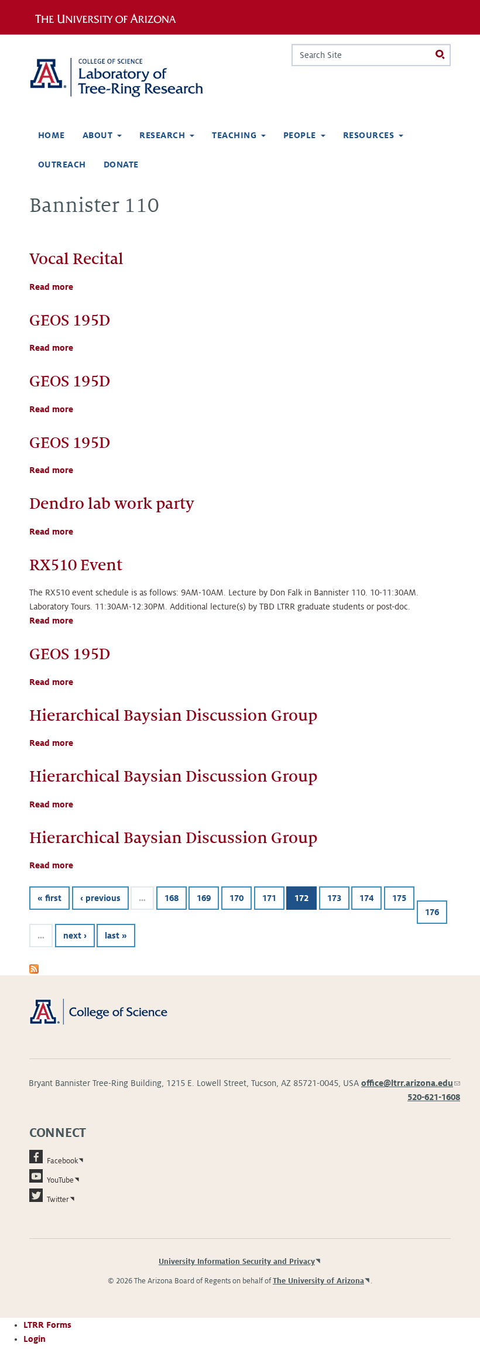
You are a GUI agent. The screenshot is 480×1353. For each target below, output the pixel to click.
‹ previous (100, 898)
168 (171, 898)
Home (51, 135)
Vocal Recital (76, 259)
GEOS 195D (69, 320)
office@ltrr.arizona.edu (410, 1083)
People (299, 135)
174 (366, 898)
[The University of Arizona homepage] (109, 17)
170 (236, 898)
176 (432, 912)
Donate (121, 164)
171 (269, 898)
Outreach (62, 164)
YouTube (60, 1180)
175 (399, 898)
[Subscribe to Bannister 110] (34, 968)
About (97, 135)
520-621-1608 (433, 1097)
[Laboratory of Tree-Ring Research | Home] (130, 77)
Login (34, 1339)
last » (116, 935)
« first (49, 898)
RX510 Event (75, 565)
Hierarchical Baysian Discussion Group (173, 715)
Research (162, 135)
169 (204, 898)
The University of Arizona (318, 1281)
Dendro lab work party (111, 503)
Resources (368, 135)
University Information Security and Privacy (237, 1262)
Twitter (58, 1200)
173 (334, 898)
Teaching (234, 135)
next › (75, 935)
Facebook (62, 1161)
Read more (51, 287)
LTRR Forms (47, 1325)
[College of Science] (111, 1011)
